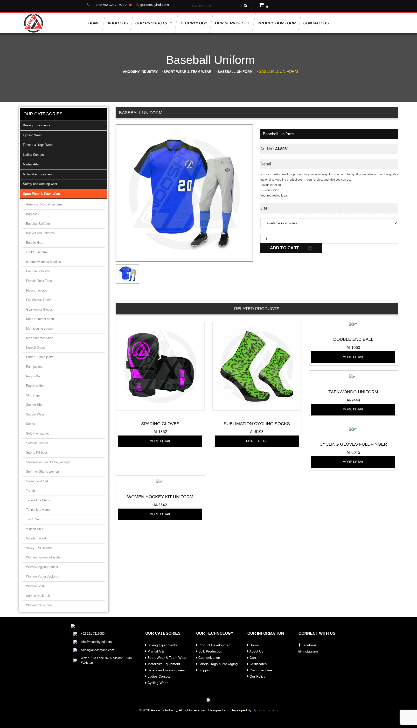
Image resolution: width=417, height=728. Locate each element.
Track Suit (33, 519)
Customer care (260, 670)
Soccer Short (35, 405)
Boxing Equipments (36, 125)
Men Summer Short (39, 338)
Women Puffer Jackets (42, 576)
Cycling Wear (32, 135)
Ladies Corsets (33, 154)
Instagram (309, 651)
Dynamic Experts (265, 710)
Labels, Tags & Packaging (217, 664)
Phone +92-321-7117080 (109, 5)
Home (94, 23)
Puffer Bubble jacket (40, 357)
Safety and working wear (40, 184)
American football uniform (44, 204)
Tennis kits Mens (38, 500)
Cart (252, 658)
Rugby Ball (33, 376)
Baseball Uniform (38, 223)
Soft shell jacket (37, 433)
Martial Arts (31, 164)
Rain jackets (34, 366)
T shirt (30, 490)
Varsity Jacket (36, 538)
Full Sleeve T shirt (39, 300)
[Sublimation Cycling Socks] (256, 366)
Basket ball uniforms (40, 233)
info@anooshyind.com (151, 5)
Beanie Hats (34, 243)
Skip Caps (33, 395)
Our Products (151, 23)
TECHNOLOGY (194, 23)
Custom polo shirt (38, 271)
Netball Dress (35, 347)
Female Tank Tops (39, 281)
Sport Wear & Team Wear (41, 194)
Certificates (258, 664)
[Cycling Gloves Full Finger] (353, 428)
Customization (208, 658)
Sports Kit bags (37, 452)
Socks (30, 424)
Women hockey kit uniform (44, 557)
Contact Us (316, 23)
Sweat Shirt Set (37, 481)
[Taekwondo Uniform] (353, 376)
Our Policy (257, 676)
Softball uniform (37, 443)
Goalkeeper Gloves (39, 309)
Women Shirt (35, 586)
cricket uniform (36, 252)
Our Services (230, 23)
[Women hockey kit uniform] (160, 481)
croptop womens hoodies (43, 262)
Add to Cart (285, 247)
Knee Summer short (40, 319)
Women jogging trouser (42, 567)
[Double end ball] (353, 324)
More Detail (160, 441)
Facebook (308, 645)
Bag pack (32, 214)
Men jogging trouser (40, 328)
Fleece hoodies (36, 290)
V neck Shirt (34, 529)
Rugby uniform (36, 386)
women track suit (38, 596)
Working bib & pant (39, 605)
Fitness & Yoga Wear (38, 145)
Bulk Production (209, 651)
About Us (117, 23)
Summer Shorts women (42, 471)
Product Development (214, 645)
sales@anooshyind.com (97, 650)
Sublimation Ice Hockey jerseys (48, 462)
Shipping (204, 670)
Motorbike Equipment (38, 174)
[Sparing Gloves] (160, 366)
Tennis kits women (39, 509)
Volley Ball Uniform (39, 548)
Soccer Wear (35, 414)
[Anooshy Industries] (34, 23)
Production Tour (276, 23)
